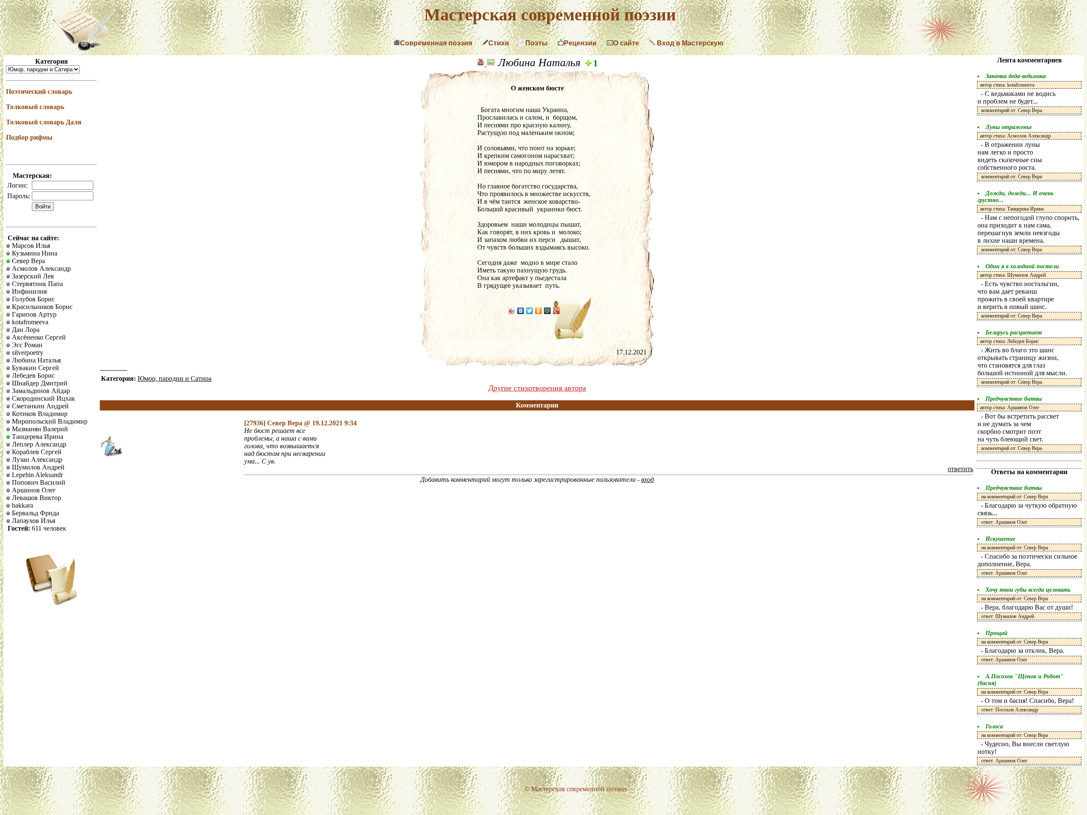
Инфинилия (28, 291)
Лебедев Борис (32, 375)
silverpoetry (26, 352)
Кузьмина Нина (33, 253)
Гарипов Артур (33, 314)
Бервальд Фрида (34, 513)
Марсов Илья (30, 245)
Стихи (498, 43)
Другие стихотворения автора (537, 388)
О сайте (626, 43)
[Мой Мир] (547, 310)
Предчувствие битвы (1014, 399)
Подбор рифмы (29, 137)
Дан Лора (24, 329)
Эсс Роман (26, 344)
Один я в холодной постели (1022, 266)
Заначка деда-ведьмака (1016, 76)
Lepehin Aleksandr (36, 474)
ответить (960, 468)
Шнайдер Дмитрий (39, 383)
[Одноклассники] (538, 310)
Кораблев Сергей (36, 451)
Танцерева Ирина (36, 436)
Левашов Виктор (35, 497)
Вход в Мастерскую (689, 43)
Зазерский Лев (32, 276)
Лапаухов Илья (32, 520)
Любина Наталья (35, 360)
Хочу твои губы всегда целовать (1028, 590)
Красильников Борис (41, 306)
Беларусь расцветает (1014, 332)
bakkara (21, 505)
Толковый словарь (35, 106)
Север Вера (27, 260)
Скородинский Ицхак (42, 398)
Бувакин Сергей (34, 367)
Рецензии (580, 43)
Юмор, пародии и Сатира (174, 378)
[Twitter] (529, 310)
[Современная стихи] (84, 48)
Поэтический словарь (39, 91)
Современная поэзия (436, 43)
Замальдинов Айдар (40, 390)
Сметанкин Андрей (39, 406)
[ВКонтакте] (520, 310)
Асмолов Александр (40, 268)
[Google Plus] (556, 310)
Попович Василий (37, 482)
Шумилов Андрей (37, 467)
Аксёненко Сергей (38, 337)
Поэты (536, 43)
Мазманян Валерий (39, 429)
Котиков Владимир (39, 413)
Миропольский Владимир (48, 421)
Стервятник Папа (36, 283)
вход (647, 479)
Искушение (1000, 539)
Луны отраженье (1009, 127)
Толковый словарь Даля (44, 122)
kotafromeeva (29, 322)
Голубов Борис (32, 299)
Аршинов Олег (33, 490)
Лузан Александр (36, 459)
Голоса (994, 726)
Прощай (997, 633)
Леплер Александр (38, 444)
